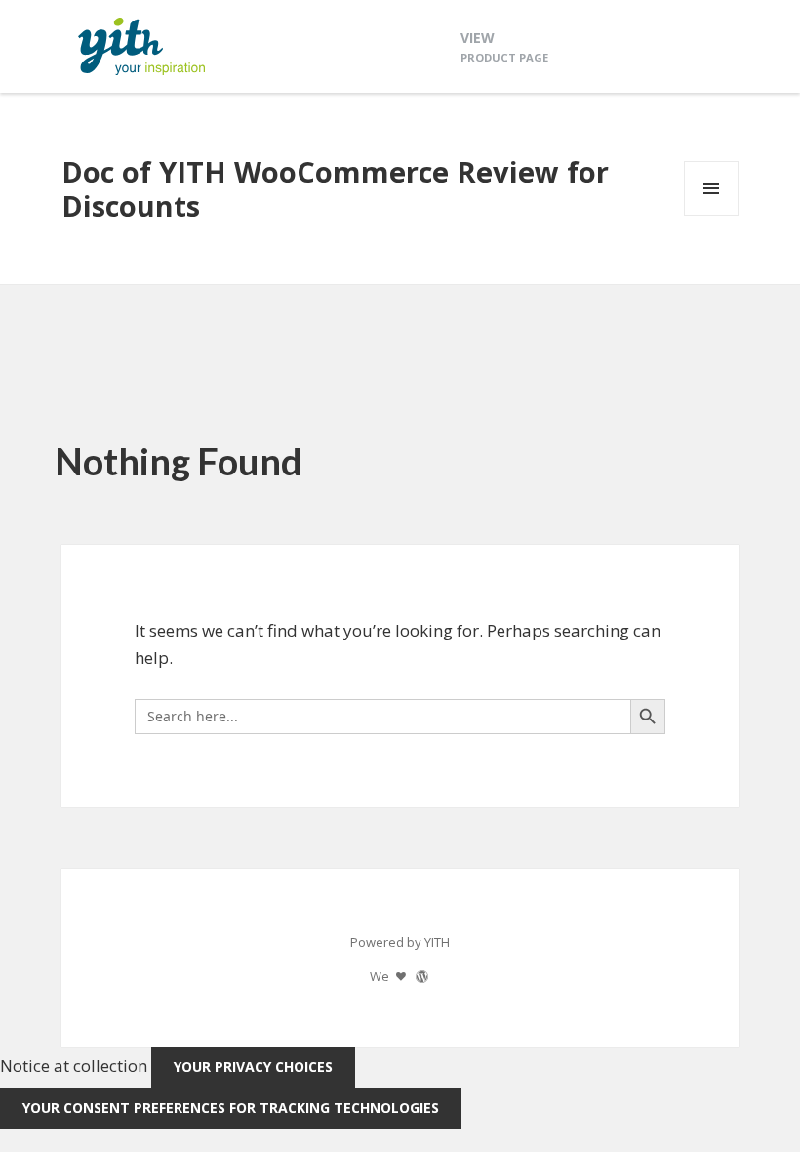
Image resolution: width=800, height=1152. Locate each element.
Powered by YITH (400, 942)
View (504, 46)
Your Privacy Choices (253, 1066)
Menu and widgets (712, 215)
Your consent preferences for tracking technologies (230, 1107)
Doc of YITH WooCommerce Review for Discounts (335, 188)
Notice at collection (73, 1065)
